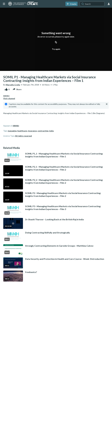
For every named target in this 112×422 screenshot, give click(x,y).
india (51, 131)
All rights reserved (23, 136)
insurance (32, 131)
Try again (56, 49)
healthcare (22, 131)
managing (12, 131)
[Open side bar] (4, 4)
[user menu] (109, 4)
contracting (43, 131)
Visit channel (9, 98)
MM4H (16, 126)
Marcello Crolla (13, 85)
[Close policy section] (107, 104)
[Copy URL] (56, 42)
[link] (71, 4)
